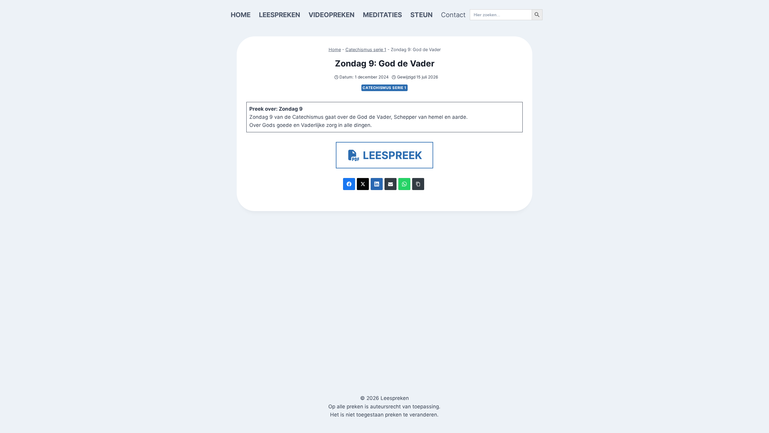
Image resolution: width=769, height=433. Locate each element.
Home (335, 49)
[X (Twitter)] (363, 184)
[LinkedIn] (377, 184)
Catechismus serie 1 (365, 49)
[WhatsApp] (404, 184)
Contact (453, 15)
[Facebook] (349, 184)
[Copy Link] (418, 184)
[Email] (390, 184)
